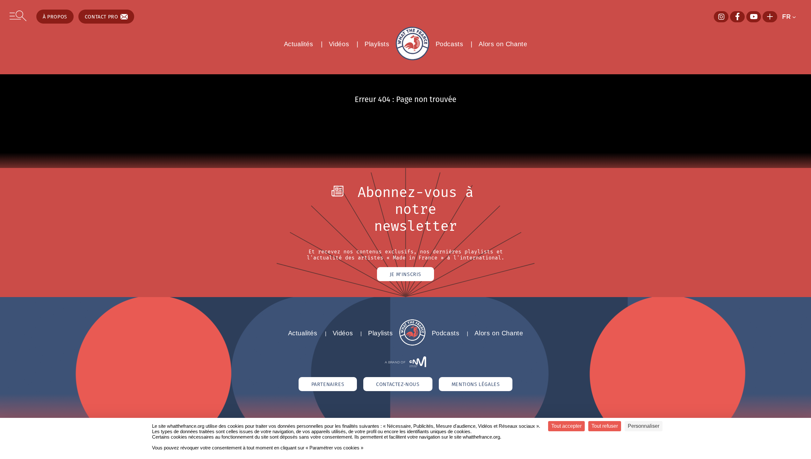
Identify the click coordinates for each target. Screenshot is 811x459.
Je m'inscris (405, 274)
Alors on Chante (503, 43)
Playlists (377, 43)
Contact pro (101, 16)
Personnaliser (643, 426)
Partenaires (327, 384)
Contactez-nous (397, 384)
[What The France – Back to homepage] (412, 343)
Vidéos (339, 43)
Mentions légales (476, 384)
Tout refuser (604, 426)
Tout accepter (566, 426)
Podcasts (449, 43)
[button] (791, 16)
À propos (55, 16)
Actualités (298, 43)
